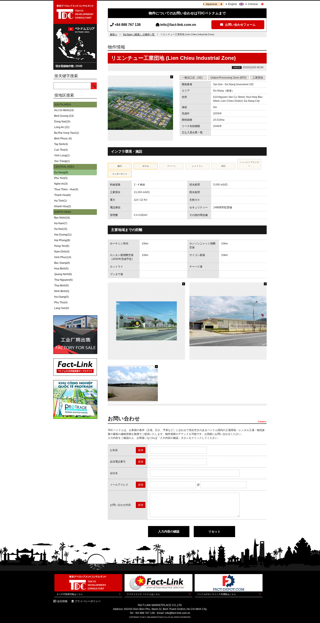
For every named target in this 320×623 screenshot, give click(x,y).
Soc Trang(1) (62, 161)
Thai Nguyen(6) (63, 279)
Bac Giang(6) (62, 262)
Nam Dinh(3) (61, 251)
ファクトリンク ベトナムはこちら (143, 594)
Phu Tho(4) (60, 302)
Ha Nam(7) (60, 223)
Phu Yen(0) (60, 178)
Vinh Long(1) (62, 155)
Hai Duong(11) (63, 234)
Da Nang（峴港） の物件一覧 (139, 34)
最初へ (113, 34)
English (232, 4)
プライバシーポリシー (88, 601)
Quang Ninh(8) (63, 274)
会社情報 (62, 601)
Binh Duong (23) (64, 115)
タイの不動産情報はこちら (70, 594)
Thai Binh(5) (61, 285)
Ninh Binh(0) (61, 291)
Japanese (211, 4)
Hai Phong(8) (62, 240)
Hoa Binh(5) (61, 268)
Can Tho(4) (61, 149)
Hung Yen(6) (61, 245)
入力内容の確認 (168, 531)
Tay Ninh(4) (61, 144)
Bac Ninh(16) (62, 217)
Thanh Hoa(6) (62, 195)
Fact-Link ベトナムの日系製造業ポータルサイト (75, 367)
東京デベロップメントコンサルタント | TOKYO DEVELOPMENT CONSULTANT (75, 12)
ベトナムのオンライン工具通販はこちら (216, 594)
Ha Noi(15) (60, 228)
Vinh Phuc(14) (62, 257)
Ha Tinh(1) (60, 200)
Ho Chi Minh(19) (64, 110)
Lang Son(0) (61, 308)
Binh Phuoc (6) (63, 138)
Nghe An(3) (61, 183)
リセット (214, 531)
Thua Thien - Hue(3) (66, 189)
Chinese (253, 4)
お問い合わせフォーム (240, 24)
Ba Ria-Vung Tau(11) (66, 132)
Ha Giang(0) (61, 296)
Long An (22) (61, 127)
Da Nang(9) (61, 172)
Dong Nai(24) (62, 121)
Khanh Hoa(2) (62, 206)
